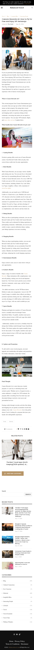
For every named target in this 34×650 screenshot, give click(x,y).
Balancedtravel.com (14, 647)
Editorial (17, 593)
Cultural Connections (17, 585)
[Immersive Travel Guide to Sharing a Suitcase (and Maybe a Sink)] (7, 554)
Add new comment (14, 473)
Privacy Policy (20, 641)
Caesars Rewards (17, 410)
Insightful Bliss (17, 597)
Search (4, 491)
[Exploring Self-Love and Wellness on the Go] (7, 565)
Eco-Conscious (17, 589)
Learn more (27, 4)
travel (11, 421)
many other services (9, 120)
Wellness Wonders (17, 622)
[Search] (32, 8)
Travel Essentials (17, 614)
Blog (17, 581)
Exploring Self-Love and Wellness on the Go (22, 563)
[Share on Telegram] (26, 429)
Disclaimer (24, 644)
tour (4, 421)
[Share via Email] (28, 429)
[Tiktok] (19, 634)
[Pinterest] (17, 634)
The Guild (10, 24)
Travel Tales (17, 618)
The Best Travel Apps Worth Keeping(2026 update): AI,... (17, 463)
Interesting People (17, 601)
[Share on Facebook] (20, 429)
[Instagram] (14, 634)
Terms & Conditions (13, 644)
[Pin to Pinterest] (24, 429)
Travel (17, 609)
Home (11, 641)
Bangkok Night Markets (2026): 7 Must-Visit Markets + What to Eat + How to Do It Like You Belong (22, 540)
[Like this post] (18, 429)
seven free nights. (6, 188)
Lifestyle (17, 605)
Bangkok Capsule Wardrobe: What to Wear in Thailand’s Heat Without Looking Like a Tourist (23, 526)
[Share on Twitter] (22, 429)
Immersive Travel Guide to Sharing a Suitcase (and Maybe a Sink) (23, 552)
